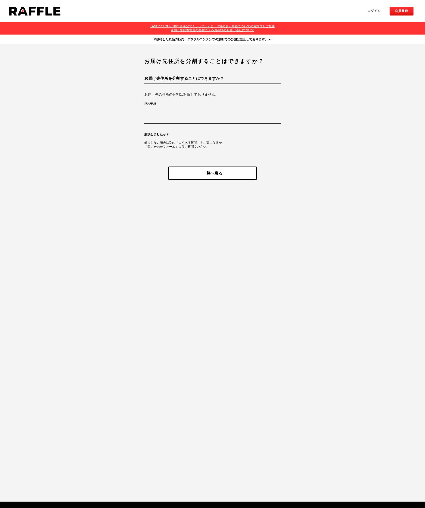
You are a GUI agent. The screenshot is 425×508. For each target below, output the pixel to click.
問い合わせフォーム (161, 146)
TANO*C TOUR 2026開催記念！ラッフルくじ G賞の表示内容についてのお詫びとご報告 (212, 26)
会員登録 (401, 11)
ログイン (374, 11)
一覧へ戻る (212, 173)
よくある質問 (187, 142)
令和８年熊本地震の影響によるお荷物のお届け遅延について (212, 30)
